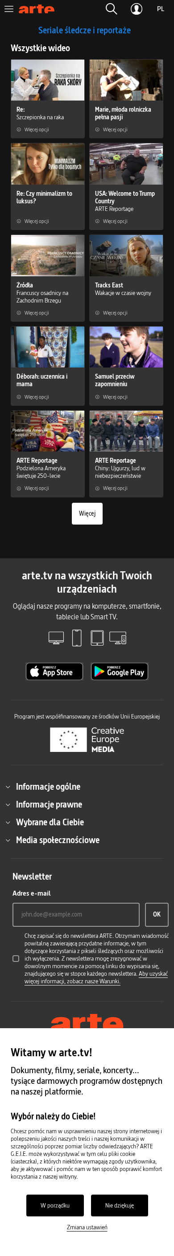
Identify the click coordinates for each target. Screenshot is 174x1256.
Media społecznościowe (57, 840)
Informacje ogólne (48, 786)
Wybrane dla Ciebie (50, 822)
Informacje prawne (49, 804)
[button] (111, 9)
